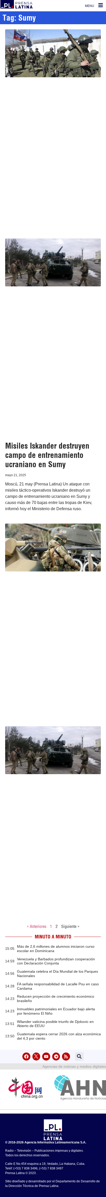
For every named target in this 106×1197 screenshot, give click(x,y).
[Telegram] (56, 1057)
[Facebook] (26, 1057)
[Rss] (66, 1057)
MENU (89, 6)
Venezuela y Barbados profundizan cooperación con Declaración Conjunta (56, 961)
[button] (79, 1056)
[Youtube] (46, 1057)
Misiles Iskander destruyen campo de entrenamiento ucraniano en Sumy (47, 455)
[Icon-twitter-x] (36, 1057)
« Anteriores (36, 926)
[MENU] (100, 5)
